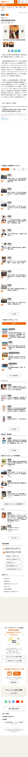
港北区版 (3, 5)
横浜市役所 (6, 581)
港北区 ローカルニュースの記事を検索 (14, 504)
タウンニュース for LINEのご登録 (13, 656)
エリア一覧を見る (14, 375)
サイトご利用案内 (19, 722)
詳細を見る (13, 682)
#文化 (3, 103)
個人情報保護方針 (9, 722)
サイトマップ (14, 724)
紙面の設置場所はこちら (12, 566)
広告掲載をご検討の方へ (8, 716)
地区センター (7, 586)
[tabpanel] (14, 33)
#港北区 (14, 103)
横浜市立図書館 (8, 589)
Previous (5, 31)
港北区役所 (6, 578)
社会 (21, 7)
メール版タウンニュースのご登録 (13, 660)
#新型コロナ (9, 103)
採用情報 (5, 719)
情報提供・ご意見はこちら (13, 556)
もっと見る (13, 314)
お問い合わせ (15, 709)
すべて (2, 7)
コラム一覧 (13, 538)
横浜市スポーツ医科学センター (11, 591)
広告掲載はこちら (11, 562)
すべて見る (13, 429)
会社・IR (19, 2)
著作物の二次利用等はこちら (13, 559)
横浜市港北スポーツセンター (11, 583)
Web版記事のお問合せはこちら (14, 569)
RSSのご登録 (14, 693)
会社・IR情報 (6, 713)
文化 (17, 7)
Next (22, 31)
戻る (3, 10)
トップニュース (10, 7)
